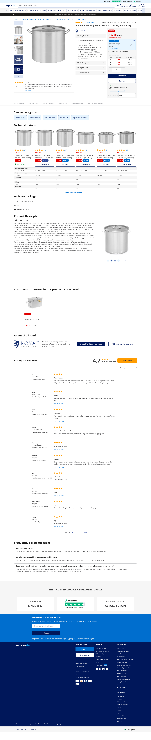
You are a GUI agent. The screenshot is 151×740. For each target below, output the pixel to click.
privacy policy (68, 639)
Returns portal (84, 655)
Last (85, 533)
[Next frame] (125, 261)
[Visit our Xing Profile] (107, 669)
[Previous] (18, 23)
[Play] (108, 261)
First (65, 533)
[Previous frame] (122, 261)
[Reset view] (118, 261)
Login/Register (113, 48)
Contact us (84, 649)
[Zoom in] (111, 261)
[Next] (18, 76)
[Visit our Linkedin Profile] (103, 669)
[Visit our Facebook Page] (100, 669)
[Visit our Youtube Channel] (97, 669)
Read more (28, 91)
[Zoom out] (115, 261)
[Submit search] (113, 6)
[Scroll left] (13, 14)
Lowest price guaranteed (117, 91)
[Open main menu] (6, 10)
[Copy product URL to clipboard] (135, 22)
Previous (70, 533)
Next (82, 533)
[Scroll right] (137, 14)
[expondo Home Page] (16, 19)
